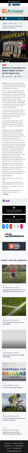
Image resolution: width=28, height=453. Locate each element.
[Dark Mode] (19, 18)
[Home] (2, 18)
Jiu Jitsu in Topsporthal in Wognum (12, 387)
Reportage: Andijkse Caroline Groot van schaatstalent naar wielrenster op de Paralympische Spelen (14, 291)
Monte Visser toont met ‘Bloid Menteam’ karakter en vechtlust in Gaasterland (12, 434)
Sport (4, 65)
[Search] (22, 18)
